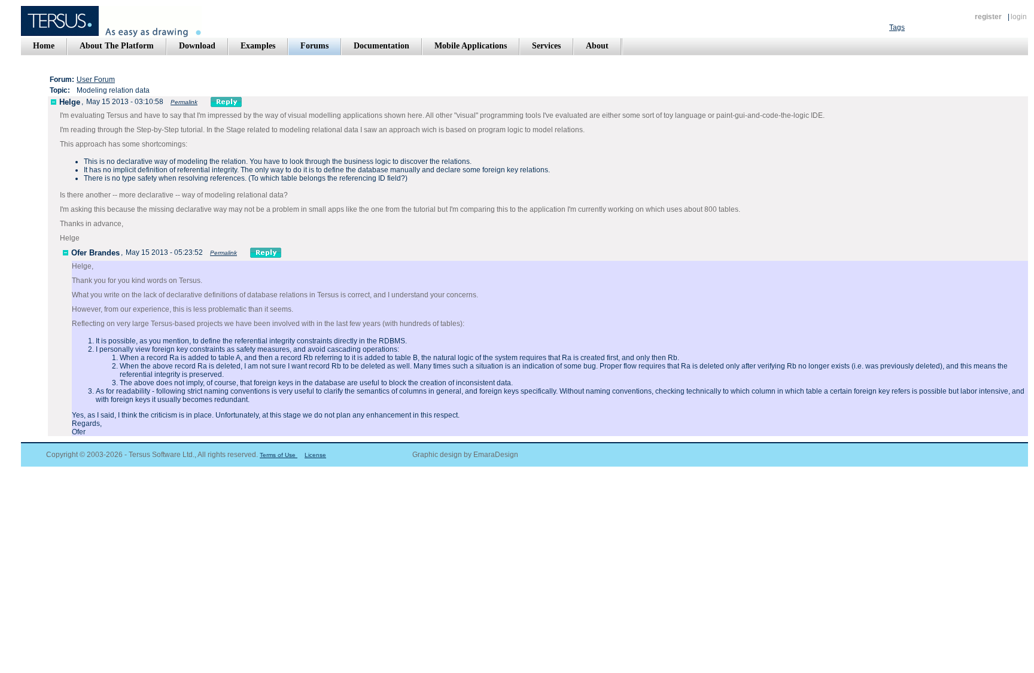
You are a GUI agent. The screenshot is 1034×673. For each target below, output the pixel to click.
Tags (897, 27)
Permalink (184, 102)
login (1019, 17)
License (315, 455)
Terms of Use (278, 455)
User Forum (96, 79)
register (988, 17)
